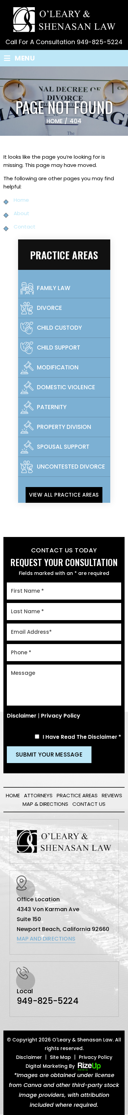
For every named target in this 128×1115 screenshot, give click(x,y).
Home (13, 795)
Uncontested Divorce (71, 466)
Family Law (53, 288)
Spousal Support (63, 447)
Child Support (58, 347)
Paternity (52, 407)
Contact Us (88, 804)
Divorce (49, 308)
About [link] (21, 213)
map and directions (46, 939)
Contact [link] (24, 226)
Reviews (112, 795)
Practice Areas (77, 795)
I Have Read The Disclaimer (82, 736)
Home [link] (21, 200)
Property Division (64, 427)
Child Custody (59, 328)
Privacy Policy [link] (95, 1057)
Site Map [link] (60, 1057)
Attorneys (38, 795)
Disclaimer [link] (29, 1057)
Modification (58, 367)
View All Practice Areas (64, 494)
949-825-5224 (100, 42)
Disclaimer (22, 716)
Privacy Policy (60, 716)
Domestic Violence (66, 387)
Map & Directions (45, 804)
